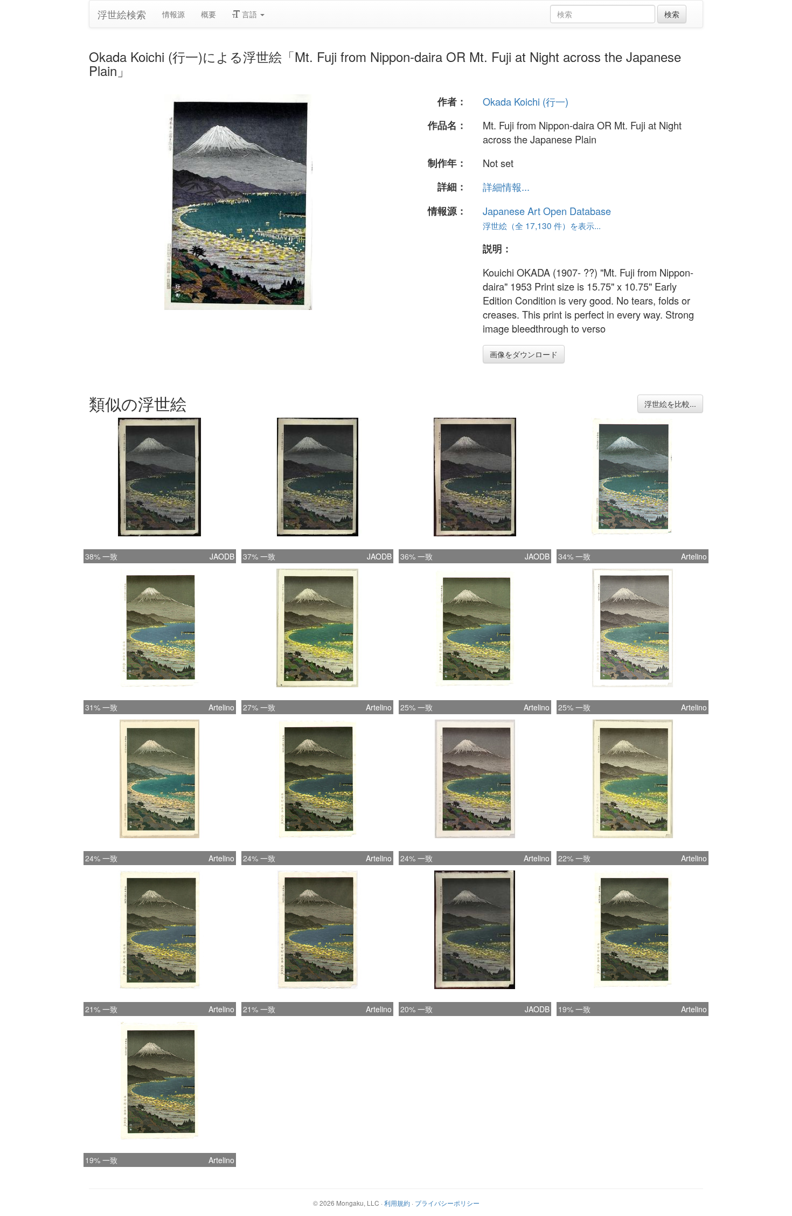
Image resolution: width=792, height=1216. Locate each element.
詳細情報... (506, 186)
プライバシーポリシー (447, 1202)
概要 (208, 14)
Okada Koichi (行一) (525, 101)
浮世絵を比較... (670, 403)
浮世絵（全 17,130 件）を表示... (542, 225)
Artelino (694, 556)
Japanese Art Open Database (547, 211)
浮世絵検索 (122, 14)
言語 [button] (249, 14)
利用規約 (397, 1202)
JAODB (222, 556)
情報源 (173, 14)
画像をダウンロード (524, 354)
